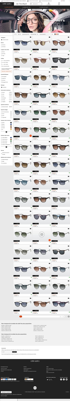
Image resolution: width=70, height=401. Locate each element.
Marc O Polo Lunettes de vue (6, 339)
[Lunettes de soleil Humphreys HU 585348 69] (61, 94)
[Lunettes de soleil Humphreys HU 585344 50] (42, 59)
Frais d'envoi (26, 369)
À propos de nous (4, 366)
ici (7, 354)
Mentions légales (4, 395)
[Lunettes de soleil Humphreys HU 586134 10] (23, 303)
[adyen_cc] (1, 379)
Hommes (3, 46)
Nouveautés (4, 76)
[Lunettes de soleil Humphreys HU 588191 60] (42, 303)
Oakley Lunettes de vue (5, 337)
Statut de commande (50, 372)
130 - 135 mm (5, 62)
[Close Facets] (6, 34)
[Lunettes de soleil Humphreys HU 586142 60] (61, 112)
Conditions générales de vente (6, 394)
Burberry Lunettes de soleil (38, 330)
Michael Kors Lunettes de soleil (39, 326)
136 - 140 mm (5, 64)
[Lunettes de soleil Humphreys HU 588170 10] (42, 94)
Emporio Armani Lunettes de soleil (40, 325)
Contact (2, 371)
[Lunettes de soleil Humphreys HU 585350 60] (42, 129)
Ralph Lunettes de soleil (38, 329)
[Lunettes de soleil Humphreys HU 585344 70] (23, 181)
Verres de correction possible (5, 153)
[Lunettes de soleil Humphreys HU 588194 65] (42, 164)
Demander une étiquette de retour (30, 371)
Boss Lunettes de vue (39, 338)
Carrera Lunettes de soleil (6, 329)
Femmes (3, 44)
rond (3, 113)
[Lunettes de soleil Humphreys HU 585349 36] (42, 147)
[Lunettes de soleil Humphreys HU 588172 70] (23, 286)
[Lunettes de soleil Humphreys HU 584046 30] (23, 112)
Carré (3, 94)
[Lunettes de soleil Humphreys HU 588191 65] (61, 147)
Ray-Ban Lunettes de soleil (6, 325)
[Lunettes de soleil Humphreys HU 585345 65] (61, 42)
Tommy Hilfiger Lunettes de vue (41, 339)
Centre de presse (4, 368)
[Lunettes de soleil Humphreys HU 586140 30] (42, 112)
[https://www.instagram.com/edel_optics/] (64, 379)
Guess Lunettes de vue (39, 337)
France (63, 0)
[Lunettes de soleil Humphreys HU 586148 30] (23, 234)
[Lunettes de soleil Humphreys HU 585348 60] (42, 181)
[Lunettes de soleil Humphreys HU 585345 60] (23, 59)
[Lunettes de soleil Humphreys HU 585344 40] (23, 251)
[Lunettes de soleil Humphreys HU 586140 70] (23, 77)
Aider (47, 366)
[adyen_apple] (12, 379)
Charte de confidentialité (17, 394)
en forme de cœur (5, 111)
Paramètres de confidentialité (6, 369)
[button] (7, 4)
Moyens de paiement (27, 368)
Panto (3, 96)
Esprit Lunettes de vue (39, 341)
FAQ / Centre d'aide (50, 368)
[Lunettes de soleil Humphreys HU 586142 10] (61, 164)
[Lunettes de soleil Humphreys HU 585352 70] (61, 216)
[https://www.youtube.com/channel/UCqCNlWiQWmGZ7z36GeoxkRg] (67, 379)
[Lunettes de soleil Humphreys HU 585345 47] (42, 286)
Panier (59, 4)
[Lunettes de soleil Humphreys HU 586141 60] (23, 216)
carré (3, 115)
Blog (47, 371)
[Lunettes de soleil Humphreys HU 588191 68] (42, 199)
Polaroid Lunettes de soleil (6, 330)
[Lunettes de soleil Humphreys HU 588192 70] (61, 181)
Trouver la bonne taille (6, 71)
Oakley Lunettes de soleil (6, 326)
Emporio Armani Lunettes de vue (7, 341)
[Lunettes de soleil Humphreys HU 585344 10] (23, 147)
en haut (67, 391)
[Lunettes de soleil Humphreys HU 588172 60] (61, 251)
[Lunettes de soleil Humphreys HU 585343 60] (23, 164)
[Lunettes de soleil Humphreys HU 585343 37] (61, 268)
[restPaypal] (9, 379)
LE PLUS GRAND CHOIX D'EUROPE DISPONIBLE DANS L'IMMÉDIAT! (14, 0)
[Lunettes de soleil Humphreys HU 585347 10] (23, 199)
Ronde (3, 92)
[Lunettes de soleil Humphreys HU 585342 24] (61, 286)
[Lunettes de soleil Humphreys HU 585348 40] (61, 129)
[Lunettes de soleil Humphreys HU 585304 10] (23, 129)
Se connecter (49, 4)
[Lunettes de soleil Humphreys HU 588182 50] (42, 216)
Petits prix (4, 78)
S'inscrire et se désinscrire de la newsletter (54, 369)
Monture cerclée (5, 106)
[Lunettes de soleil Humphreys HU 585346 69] (61, 199)
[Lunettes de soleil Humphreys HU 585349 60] (23, 94)
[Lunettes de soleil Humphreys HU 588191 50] (61, 303)
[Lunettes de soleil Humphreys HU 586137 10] (61, 59)
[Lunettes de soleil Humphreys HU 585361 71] (42, 234)
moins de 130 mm (6, 60)
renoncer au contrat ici (6, 392)
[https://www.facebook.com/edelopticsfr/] (61, 379)
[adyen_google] (15, 379)
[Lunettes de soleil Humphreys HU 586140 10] (23, 42)
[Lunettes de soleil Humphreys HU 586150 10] (61, 234)
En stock (3, 80)
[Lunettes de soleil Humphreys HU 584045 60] (42, 42)
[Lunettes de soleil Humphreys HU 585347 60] (42, 268)
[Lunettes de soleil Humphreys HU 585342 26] (42, 77)
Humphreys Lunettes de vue (6, 338)
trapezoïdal (4, 117)
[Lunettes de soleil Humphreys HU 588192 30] (23, 268)
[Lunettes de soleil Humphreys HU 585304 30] (61, 77)
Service (25, 366)
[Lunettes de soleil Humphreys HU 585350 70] (42, 251)
